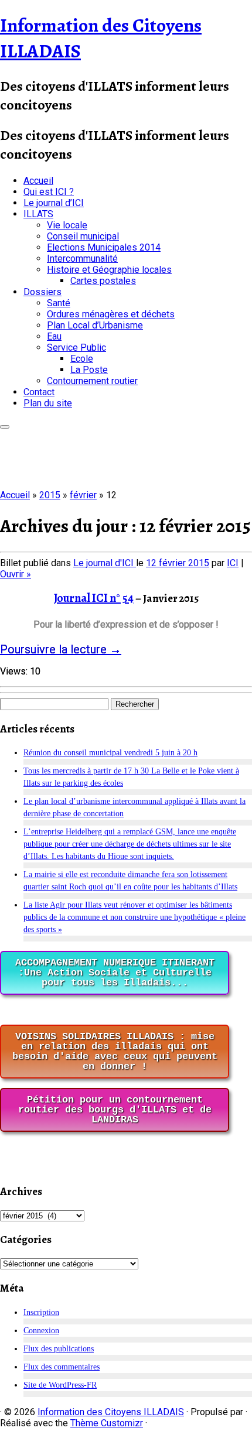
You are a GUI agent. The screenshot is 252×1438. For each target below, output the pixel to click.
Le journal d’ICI (53, 202)
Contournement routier (92, 380)
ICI (233, 563)
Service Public (76, 347)
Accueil (38, 180)
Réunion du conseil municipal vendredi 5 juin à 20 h (110, 752)
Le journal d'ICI (104, 563)
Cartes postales (103, 280)
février (83, 495)
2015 (49, 495)
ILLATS (38, 214)
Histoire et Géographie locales (109, 269)
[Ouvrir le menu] (4, 427)
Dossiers (42, 291)
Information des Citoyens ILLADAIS (111, 1412)
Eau (54, 336)
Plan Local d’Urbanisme (95, 325)
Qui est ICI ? (48, 191)
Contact (39, 392)
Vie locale (67, 225)
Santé (58, 303)
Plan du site (47, 403)
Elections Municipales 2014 (104, 247)
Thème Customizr (106, 1423)
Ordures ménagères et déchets (111, 314)
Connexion (41, 1330)
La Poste (89, 369)
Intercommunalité (82, 258)
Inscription (41, 1312)
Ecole (81, 358)
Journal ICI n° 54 (94, 598)
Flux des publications (58, 1348)
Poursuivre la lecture (60, 649)
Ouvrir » (15, 574)
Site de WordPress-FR (60, 1385)
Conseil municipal (83, 236)
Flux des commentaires (61, 1366)
